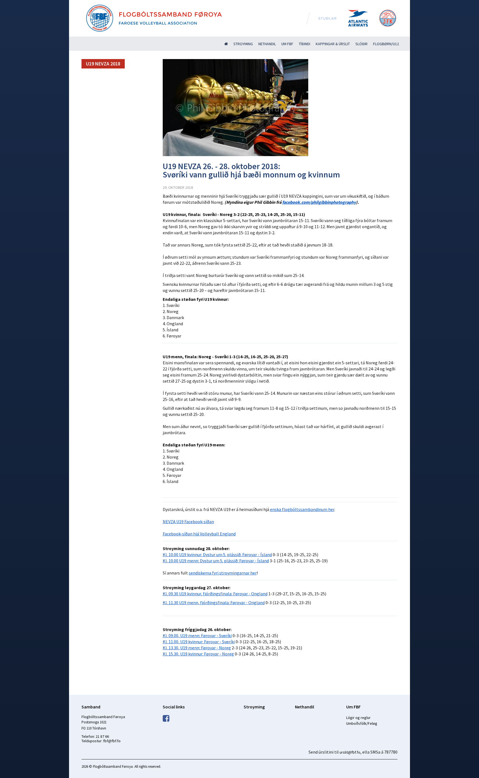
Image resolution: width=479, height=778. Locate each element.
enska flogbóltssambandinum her (302, 509)
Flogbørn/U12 (386, 43)
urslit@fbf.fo (350, 752)
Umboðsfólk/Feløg (361, 723)
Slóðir (361, 43)
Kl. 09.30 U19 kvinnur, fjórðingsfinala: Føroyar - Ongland (215, 593)
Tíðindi (304, 43)
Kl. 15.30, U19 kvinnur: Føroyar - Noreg (198, 654)
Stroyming (243, 43)
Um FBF (287, 43)
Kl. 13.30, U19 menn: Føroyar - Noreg (197, 647)
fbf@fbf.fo (112, 740)
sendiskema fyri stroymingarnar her (223, 573)
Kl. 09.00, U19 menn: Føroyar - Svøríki (197, 635)
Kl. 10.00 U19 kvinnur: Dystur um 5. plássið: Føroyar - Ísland (217, 554)
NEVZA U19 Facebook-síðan (188, 521)
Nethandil (267, 43)
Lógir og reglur (358, 717)
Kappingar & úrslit (333, 43)
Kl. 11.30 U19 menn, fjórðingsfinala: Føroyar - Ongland (214, 602)
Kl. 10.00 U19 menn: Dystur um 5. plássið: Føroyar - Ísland (216, 560)
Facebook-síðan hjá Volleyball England (199, 534)
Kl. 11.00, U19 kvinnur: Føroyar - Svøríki (199, 641)
